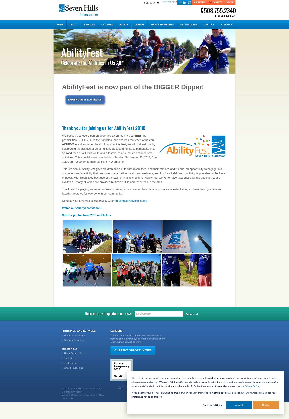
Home (60, 24)
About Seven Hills (73, 353)
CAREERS (199, 2)
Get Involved (188, 24)
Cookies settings (212, 405)
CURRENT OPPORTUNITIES (133, 350)
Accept (239, 405)
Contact (208, 24)
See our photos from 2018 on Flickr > (86, 215)
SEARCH (228, 24)
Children (107, 24)
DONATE (217, 2)
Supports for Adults (74, 340)
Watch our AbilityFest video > (81, 208)
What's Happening (162, 24)
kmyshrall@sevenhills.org (131, 200)
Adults (123, 24)
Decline (266, 405)
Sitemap (120, 386)
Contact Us (69, 358)
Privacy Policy (252, 386)
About (74, 24)
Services (89, 24)
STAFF (230, 2)
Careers (139, 24)
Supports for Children (75, 335)
